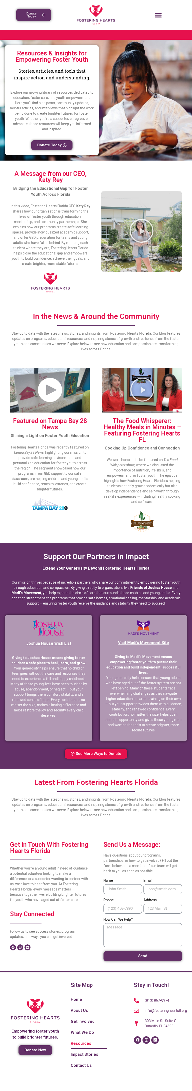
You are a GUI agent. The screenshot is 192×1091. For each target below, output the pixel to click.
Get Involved (82, 1021)
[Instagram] (20, 947)
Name (108, 880)
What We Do (82, 1032)
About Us (79, 1010)
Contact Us (81, 1065)
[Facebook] (13, 947)
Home (76, 999)
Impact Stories (84, 1054)
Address (150, 900)
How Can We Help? (118, 919)
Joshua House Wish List (48, 643)
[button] (158, 14)
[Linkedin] (27, 947)
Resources (81, 1043)
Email (148, 880)
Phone (109, 900)
